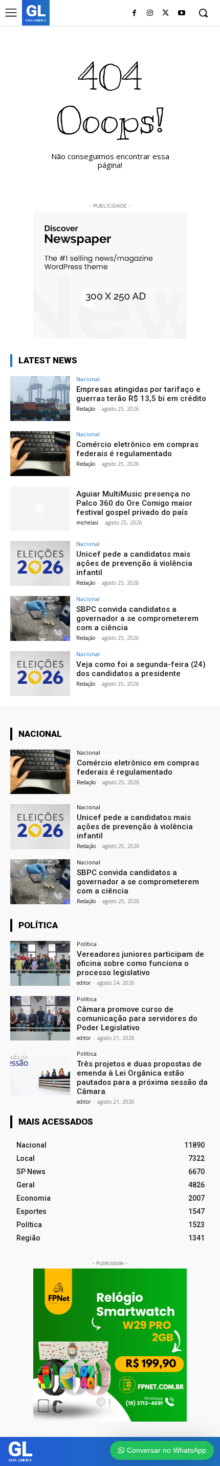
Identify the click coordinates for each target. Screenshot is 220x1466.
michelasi (87, 522)
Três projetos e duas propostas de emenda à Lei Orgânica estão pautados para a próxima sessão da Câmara (142, 1077)
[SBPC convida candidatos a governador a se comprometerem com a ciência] (40, 618)
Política (87, 944)
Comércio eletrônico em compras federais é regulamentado (137, 449)
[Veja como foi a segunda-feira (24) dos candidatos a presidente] (40, 673)
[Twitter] (165, 13)
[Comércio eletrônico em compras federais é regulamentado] (40, 453)
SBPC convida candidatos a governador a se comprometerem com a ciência (137, 618)
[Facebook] (134, 13)
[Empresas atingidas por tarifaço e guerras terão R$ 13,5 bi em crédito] (40, 398)
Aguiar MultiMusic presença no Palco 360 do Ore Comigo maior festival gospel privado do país (134, 503)
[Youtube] (181, 13)
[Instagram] (150, 13)
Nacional (88, 379)
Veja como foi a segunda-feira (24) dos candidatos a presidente (141, 669)
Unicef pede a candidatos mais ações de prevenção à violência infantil (134, 563)
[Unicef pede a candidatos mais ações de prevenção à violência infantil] (40, 563)
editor (84, 982)
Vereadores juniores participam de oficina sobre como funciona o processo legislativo (140, 963)
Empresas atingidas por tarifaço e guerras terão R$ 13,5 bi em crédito (141, 394)
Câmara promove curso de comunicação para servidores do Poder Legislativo (137, 1018)
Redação (85, 408)
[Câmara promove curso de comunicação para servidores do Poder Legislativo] (40, 1018)
